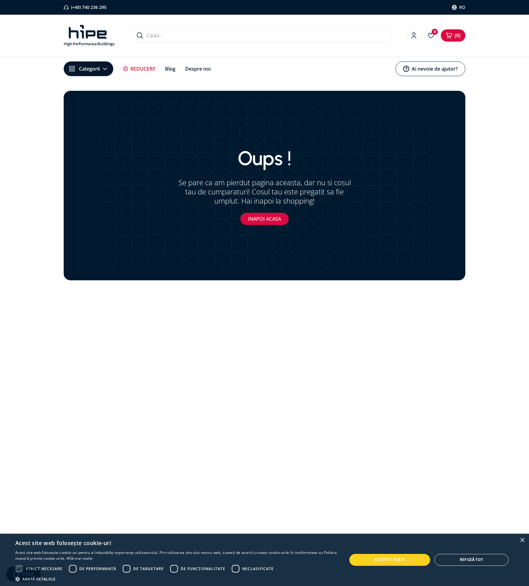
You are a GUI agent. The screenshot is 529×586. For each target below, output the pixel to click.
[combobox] (260, 35)
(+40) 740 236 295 (89, 7)
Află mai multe (79, 558)
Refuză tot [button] (471, 559)
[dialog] (264, 560)
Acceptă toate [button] (389, 559)
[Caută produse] (140, 35)
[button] (176, 578)
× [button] (522, 540)
